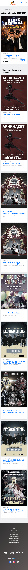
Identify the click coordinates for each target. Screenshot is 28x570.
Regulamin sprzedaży (14, 542)
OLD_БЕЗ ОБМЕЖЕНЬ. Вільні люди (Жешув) (13, 461)
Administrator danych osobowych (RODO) (14, 544)
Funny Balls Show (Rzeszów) (13, 313)
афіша (14, 528)
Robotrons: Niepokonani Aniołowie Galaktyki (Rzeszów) (14, 411)
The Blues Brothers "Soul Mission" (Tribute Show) (12, 56)
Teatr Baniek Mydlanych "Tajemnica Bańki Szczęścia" (13, 510)
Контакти (14, 546)
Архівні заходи (14, 549)
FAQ (14, 532)
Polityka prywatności (14, 540)
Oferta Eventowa (14, 534)
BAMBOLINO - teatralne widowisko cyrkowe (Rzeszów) (13, 212)
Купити (23, 60)
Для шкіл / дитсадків (14, 538)
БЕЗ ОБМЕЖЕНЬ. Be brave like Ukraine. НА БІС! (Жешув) (14, 362)
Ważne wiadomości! (14, 536)
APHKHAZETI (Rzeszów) (11, 115)
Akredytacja (14, 530)
